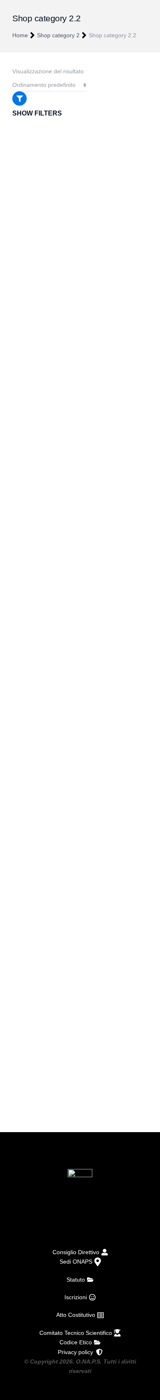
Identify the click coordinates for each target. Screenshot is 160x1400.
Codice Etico (75, 1342)
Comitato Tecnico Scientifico (75, 1333)
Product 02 (28, 844)
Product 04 (28, 466)
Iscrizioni (75, 1297)
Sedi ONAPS (75, 1261)
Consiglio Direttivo (76, 1252)
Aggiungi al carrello (40, 332)
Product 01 (28, 1033)
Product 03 (28, 655)
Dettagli (27, 710)
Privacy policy (75, 1352)
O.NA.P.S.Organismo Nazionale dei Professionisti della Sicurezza (80, 1221)
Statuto (75, 1279)
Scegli (25, 899)
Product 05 (28, 277)
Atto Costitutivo (75, 1315)
